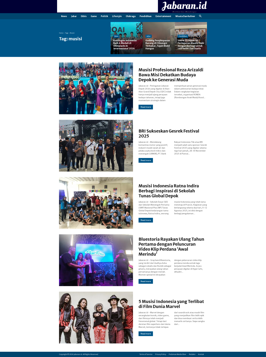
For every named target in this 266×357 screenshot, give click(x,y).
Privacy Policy (160, 354)
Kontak (201, 354)
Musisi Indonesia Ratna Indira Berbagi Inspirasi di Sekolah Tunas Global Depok (169, 190)
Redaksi (192, 354)
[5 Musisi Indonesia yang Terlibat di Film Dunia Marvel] (96, 317)
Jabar (149, 36)
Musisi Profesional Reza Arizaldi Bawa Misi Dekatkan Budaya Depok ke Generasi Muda (171, 74)
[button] (200, 16)
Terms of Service (145, 354)
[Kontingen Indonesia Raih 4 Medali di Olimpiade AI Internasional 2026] (127, 38)
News (116, 36)
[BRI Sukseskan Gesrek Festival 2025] (96, 146)
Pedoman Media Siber (177, 354)
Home (61, 33)
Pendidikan (183, 36)
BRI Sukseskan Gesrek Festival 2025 (169, 133)
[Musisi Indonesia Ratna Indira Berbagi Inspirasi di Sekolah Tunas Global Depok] (96, 203)
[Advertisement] (107, 6)
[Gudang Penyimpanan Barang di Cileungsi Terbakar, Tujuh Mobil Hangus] (159, 38)
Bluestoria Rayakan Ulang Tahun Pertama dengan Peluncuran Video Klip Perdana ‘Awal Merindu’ (171, 247)
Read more (146, 107)
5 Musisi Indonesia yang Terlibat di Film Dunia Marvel (171, 304)
